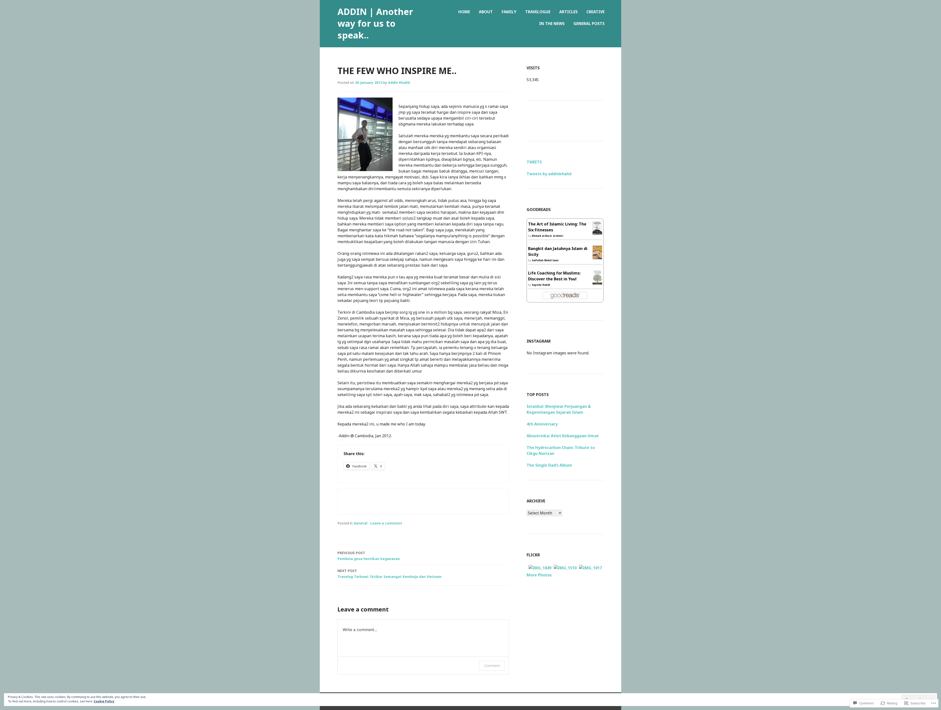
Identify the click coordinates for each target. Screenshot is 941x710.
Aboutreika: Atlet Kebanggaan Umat (563, 435)
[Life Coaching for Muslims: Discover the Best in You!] (597, 281)
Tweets (534, 162)
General (360, 523)
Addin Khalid (399, 82)
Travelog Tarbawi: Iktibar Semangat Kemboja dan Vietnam (389, 573)
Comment (492, 665)
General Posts (589, 23)
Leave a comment (386, 523)
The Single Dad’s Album (549, 465)
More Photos (539, 575)
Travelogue (537, 11)
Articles (568, 11)
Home (464, 11)
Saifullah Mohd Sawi (545, 260)
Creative (595, 11)
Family (509, 11)
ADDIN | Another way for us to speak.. (375, 23)
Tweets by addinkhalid (549, 173)
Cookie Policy (104, 701)
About (486, 11)
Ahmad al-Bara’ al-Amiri (547, 235)
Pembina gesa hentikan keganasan (368, 555)
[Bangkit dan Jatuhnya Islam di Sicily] (597, 256)
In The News (552, 23)
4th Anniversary (542, 424)
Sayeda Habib (541, 284)
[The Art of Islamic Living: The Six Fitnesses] (597, 231)
